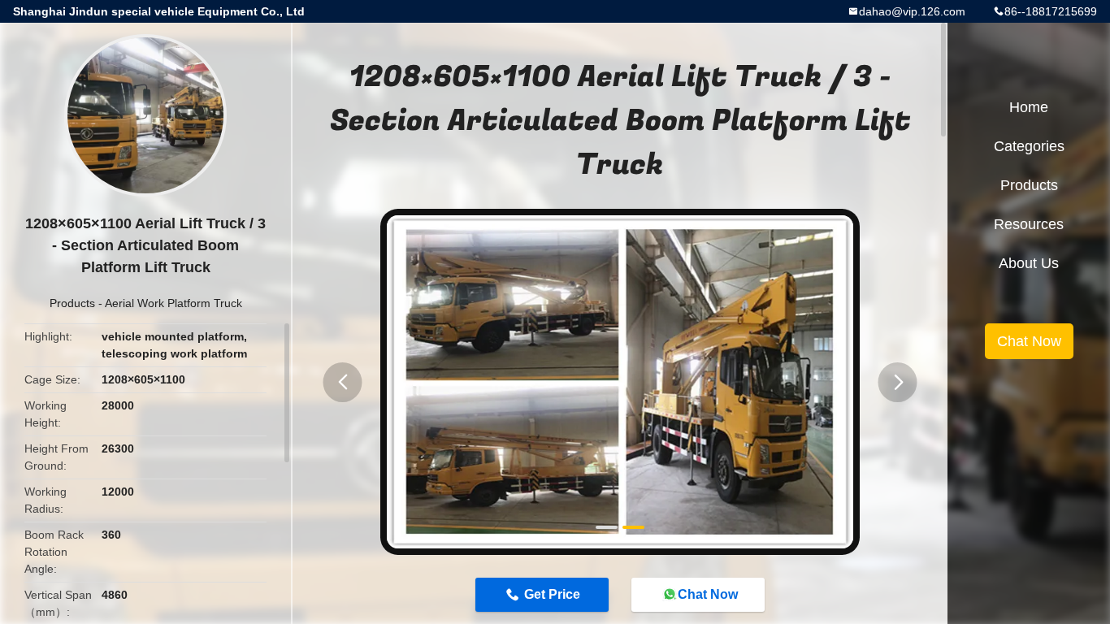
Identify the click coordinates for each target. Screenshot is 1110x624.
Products (72, 303)
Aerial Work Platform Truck (173, 303)
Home (1028, 107)
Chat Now (708, 594)
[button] (342, 382)
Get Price (552, 594)
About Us (1029, 263)
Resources (1029, 224)
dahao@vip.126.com (912, 11)
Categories (1029, 146)
